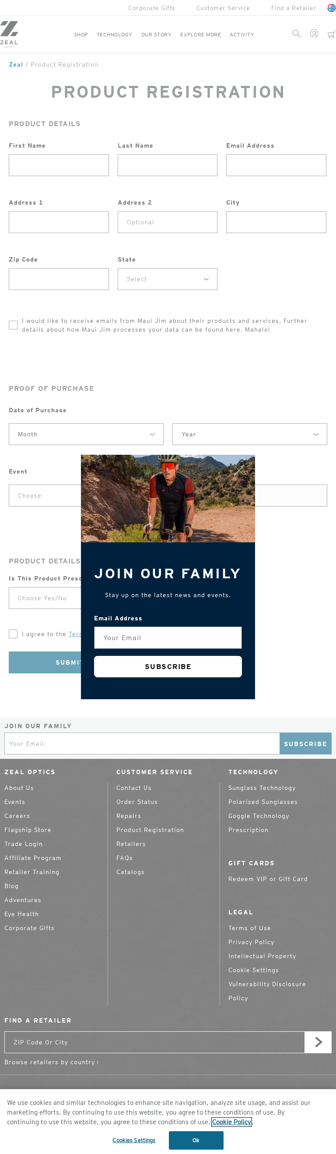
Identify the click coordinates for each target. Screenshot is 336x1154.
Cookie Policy (231, 1122)
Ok (196, 1140)
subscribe (168, 666)
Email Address (118, 618)
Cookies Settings (133, 1140)
